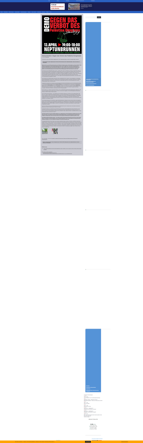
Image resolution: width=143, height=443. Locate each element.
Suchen (86, 15)
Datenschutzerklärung (124, 441)
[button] (55, 111)
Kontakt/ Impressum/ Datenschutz (80, 0)
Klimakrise (87, 385)
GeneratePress (58, 440)
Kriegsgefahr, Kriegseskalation (91, 387)
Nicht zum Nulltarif (86, 403)
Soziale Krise (88, 388)
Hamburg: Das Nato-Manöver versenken (90, 409)
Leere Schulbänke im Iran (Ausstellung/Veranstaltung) (92, 397)
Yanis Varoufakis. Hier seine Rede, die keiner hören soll (49, 152)
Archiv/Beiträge (93, 0)
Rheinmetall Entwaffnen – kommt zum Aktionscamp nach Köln (93, 400)
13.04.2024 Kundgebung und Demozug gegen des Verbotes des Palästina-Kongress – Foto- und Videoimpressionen (57, 153)
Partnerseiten (67, 0)
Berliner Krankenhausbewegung (91, 83)
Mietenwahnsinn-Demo (87, 406)
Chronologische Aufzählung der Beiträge (97, 438)
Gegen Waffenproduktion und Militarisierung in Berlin (91, 81)
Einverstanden (88, 441)
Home (49, 0)
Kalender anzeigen (86, 416)
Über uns (58, 0)
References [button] (44, 146)
